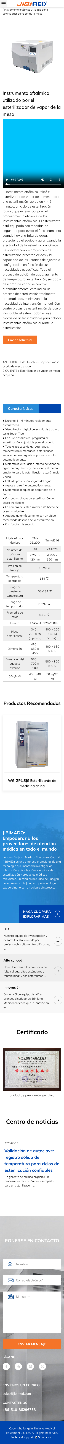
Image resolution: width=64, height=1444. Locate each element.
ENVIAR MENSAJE (32, 1344)
